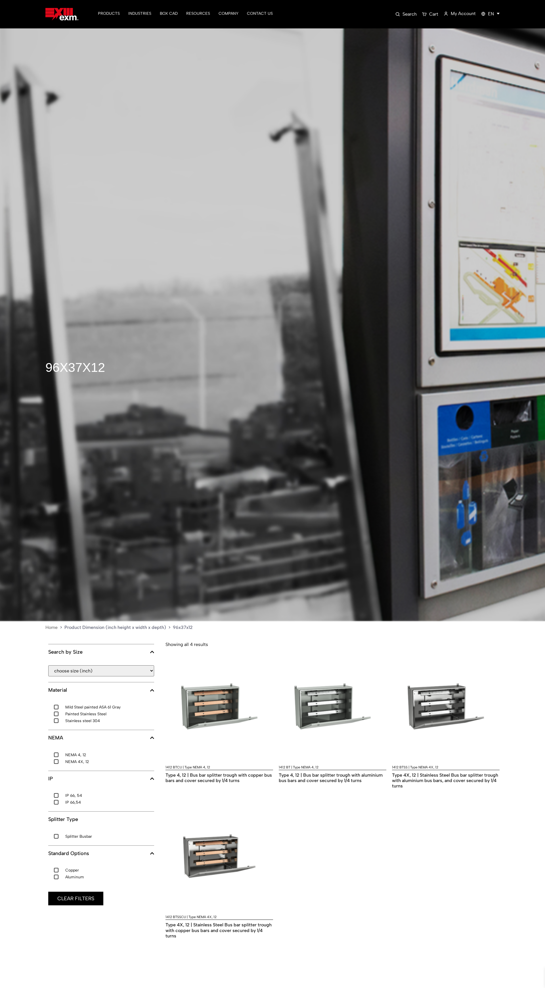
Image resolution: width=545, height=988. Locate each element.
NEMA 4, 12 (75, 755)
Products (109, 13)
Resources (198, 13)
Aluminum (74, 877)
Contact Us (260, 13)
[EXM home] (61, 14)
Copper (72, 870)
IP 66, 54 (73, 795)
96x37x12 (75, 367)
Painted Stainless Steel (85, 714)
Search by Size (65, 652)
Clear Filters (75, 898)
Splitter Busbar (78, 836)
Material (57, 690)
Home (51, 627)
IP (50, 779)
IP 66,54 (73, 802)
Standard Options (68, 853)
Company (228, 13)
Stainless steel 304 (82, 720)
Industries (139, 13)
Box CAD (169, 13)
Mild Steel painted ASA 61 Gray (93, 707)
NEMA (55, 738)
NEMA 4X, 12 (77, 761)
